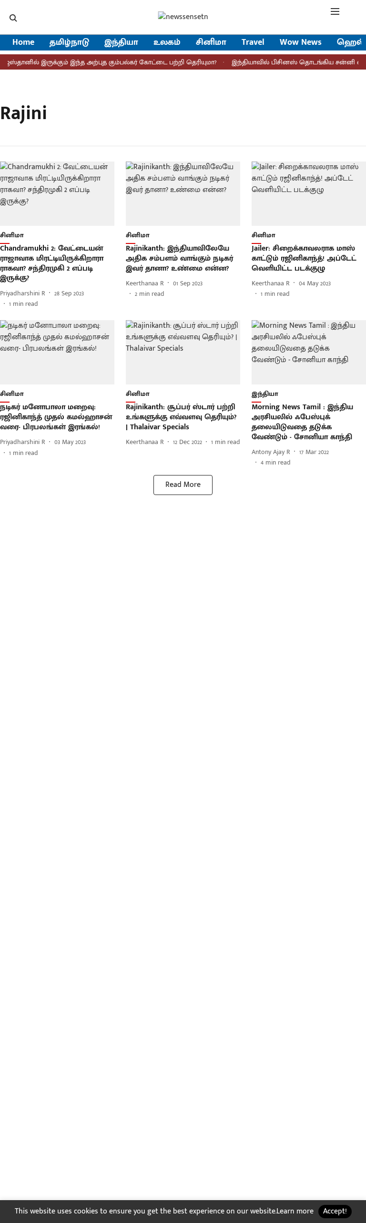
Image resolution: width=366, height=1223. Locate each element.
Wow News (301, 42)
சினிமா (211, 42)
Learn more (295, 1211)
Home (23, 42)
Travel (253, 42)
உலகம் (167, 42)
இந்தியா (121, 42)
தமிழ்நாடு (69, 42)
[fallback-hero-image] (57, 194)
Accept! (335, 1211)
